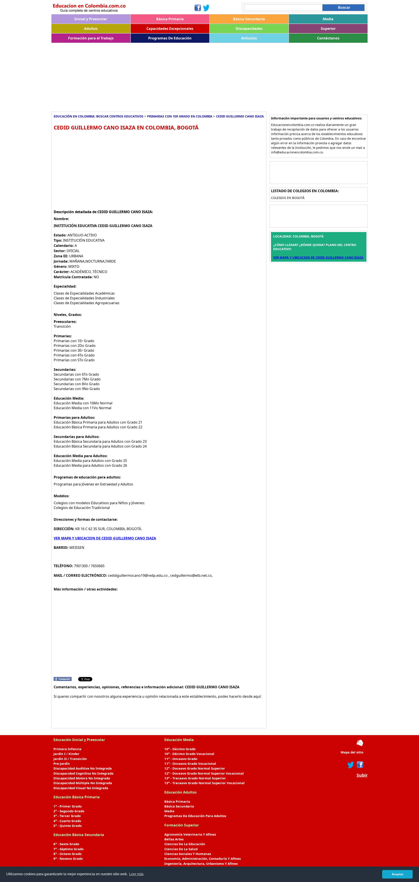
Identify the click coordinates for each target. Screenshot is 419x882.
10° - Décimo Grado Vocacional (189, 753)
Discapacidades (249, 28)
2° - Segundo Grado (68, 811)
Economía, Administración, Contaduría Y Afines (202, 858)
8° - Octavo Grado (67, 853)
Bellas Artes (174, 839)
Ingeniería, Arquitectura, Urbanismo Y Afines (201, 863)
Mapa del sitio (352, 752)
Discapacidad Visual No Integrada (80, 788)
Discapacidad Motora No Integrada (81, 778)
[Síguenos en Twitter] (206, 7)
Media (328, 19)
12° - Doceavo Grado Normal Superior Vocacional (204, 773)
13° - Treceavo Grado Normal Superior (195, 778)
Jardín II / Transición (70, 758)
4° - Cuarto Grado (67, 821)
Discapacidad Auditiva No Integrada (82, 768)
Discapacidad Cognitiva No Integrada (83, 773)
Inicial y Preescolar (90, 19)
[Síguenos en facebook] (359, 764)
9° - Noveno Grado (68, 858)
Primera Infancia (67, 749)
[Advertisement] (182, 75)
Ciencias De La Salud (180, 849)
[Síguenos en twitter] (351, 764)
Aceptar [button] (397, 874)
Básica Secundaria (249, 19)
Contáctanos (328, 38)
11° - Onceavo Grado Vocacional (190, 763)
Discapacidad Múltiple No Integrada (82, 783)
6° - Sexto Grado (66, 844)
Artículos (249, 38)
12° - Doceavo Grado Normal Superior (194, 768)
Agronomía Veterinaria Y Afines (190, 834)
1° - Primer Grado (67, 806)
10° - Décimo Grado (180, 749)
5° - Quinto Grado (67, 825)
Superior (328, 28)
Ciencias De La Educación (184, 844)
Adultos (91, 28)
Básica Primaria (170, 19)
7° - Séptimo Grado (68, 849)
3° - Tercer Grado (67, 816)
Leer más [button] (136, 874)
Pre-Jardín (61, 763)
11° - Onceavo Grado (180, 758)
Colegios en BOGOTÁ (287, 198)
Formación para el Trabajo (91, 38)
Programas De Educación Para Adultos (195, 816)
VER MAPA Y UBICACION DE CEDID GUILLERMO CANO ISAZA (105, 538)
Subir (362, 775)
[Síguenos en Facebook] (197, 7)
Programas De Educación (170, 38)
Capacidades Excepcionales (169, 28)
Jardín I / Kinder (66, 753)
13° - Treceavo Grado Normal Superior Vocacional (204, 783)
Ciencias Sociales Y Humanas (187, 853)
